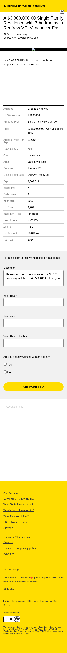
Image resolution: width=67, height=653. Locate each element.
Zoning (7, 226)
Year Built (9, 200)
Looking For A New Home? (18, 498)
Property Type (11, 121)
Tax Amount (10, 233)
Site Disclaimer (10, 589)
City (5, 155)
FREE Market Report (15, 522)
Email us (8, 542)
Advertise (8, 554)
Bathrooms (9, 194)
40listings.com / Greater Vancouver (24, 5)
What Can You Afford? (16, 516)
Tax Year (8, 239)
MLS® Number (12, 115)
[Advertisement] (33, 442)
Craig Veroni (45, 601)
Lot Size (8, 207)
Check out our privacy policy (19, 548)
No (9, 372)
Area (6, 161)
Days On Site (11, 149)
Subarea (8, 168)
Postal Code (10, 220)
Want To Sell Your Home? (18, 504)
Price (6, 128)
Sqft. (6, 181)
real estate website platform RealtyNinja (21, 581)
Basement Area (12, 213)
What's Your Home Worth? (18, 510)
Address (8, 108)
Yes (9, 364)
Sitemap (8, 528)
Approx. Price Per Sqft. (13, 141)
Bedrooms (9, 187)
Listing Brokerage (13, 175)
